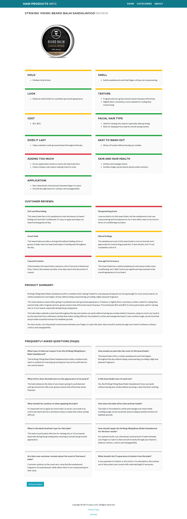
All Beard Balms (35, 484)
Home (130, 4)
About (159, 4)
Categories (144, 4)
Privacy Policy (93, 510)
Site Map (93, 514)
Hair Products (39, 3)
